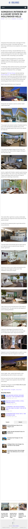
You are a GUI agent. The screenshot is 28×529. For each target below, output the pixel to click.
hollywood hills (7, 389)
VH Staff (2, 18)
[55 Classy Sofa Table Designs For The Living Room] (5, 506)
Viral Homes (16, 525)
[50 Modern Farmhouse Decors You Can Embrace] (23, 506)
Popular (7, 422)
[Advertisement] (15, 31)
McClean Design (11, 73)
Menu (3, 7)
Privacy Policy (6, 527)
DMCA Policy (15, 527)
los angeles (13, 389)
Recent (20, 422)
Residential (14, 18)
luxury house (18, 389)
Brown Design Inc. (5, 74)
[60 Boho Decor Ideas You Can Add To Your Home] (14, 506)
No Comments (20, 18)
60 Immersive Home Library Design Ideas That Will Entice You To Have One (15, 452)
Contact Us (23, 527)
